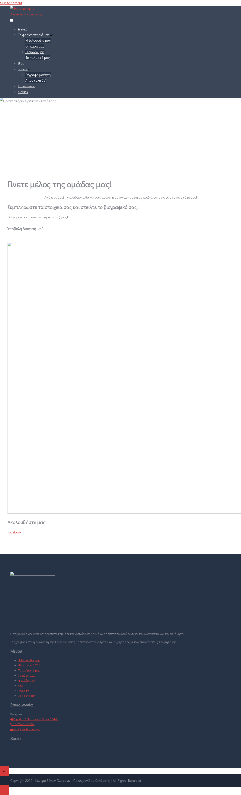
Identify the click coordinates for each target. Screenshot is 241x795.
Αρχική (22, 29)
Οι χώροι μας (34, 46)
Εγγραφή (23, 691)
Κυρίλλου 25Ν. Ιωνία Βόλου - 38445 (35, 719)
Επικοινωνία (26, 86)
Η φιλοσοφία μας (38, 40)
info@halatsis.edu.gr (26, 729)
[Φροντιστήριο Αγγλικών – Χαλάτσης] (29, 14)
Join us (23, 69)
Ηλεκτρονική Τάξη (29, 665)
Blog (21, 63)
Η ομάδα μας (35, 52)
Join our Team (27, 696)
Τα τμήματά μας (37, 57)
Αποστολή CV (35, 80)
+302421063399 (23, 724)
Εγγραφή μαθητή (38, 74)
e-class (23, 92)
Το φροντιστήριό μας (34, 34)
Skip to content (11, 3)
